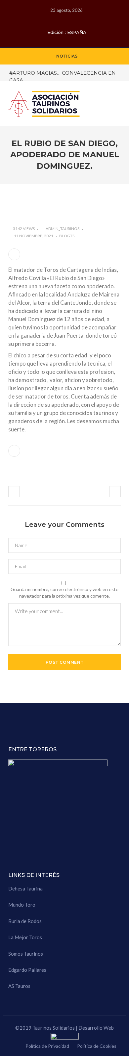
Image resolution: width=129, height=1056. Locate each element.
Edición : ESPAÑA (66, 32)
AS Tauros (19, 986)
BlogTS (66, 235)
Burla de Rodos (25, 921)
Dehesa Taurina (25, 888)
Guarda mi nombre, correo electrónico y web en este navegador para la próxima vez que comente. (64, 592)
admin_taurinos (62, 228)
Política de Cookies (96, 1046)
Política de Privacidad (47, 1046)
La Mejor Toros (25, 937)
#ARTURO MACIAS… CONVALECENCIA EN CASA (62, 76)
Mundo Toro (21, 905)
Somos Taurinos (25, 954)
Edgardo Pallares (27, 970)
